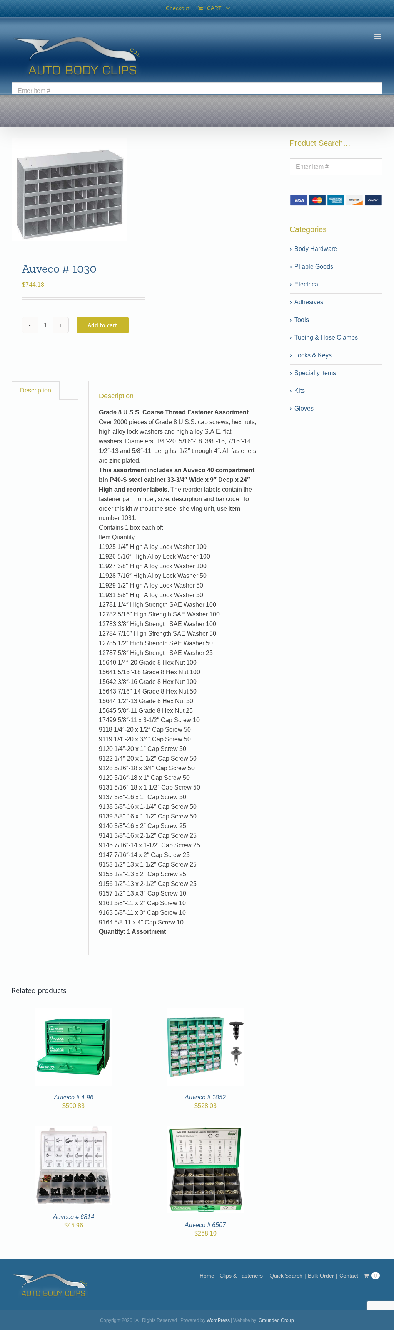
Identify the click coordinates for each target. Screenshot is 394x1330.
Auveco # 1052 (205, 1097)
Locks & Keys (313, 355)
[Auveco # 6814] (73, 1130)
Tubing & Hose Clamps (326, 337)
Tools (301, 320)
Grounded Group (276, 1320)
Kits (299, 390)
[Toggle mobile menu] (378, 36)
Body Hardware (315, 249)
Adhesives (308, 302)
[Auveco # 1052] (205, 1013)
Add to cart (102, 325)
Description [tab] (35, 390)
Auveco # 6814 (73, 1217)
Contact (348, 1276)
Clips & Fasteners (242, 1276)
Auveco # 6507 (205, 1225)
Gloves (304, 408)
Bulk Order (321, 1276)
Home (207, 1276)
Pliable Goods (313, 266)
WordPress (218, 1320)
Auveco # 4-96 (73, 1097)
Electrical (307, 284)
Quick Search (286, 1276)
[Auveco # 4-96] (73, 1013)
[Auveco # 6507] (205, 1130)
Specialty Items (315, 373)
